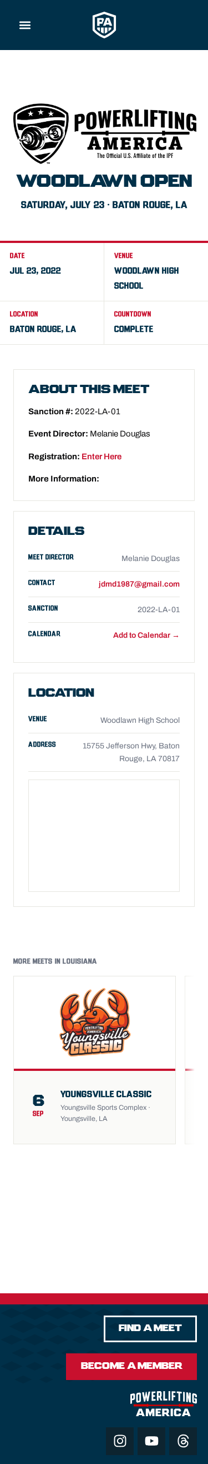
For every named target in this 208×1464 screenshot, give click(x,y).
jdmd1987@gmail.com (139, 584)
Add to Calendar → (146, 635)
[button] (25, 25)
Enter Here (101, 456)
